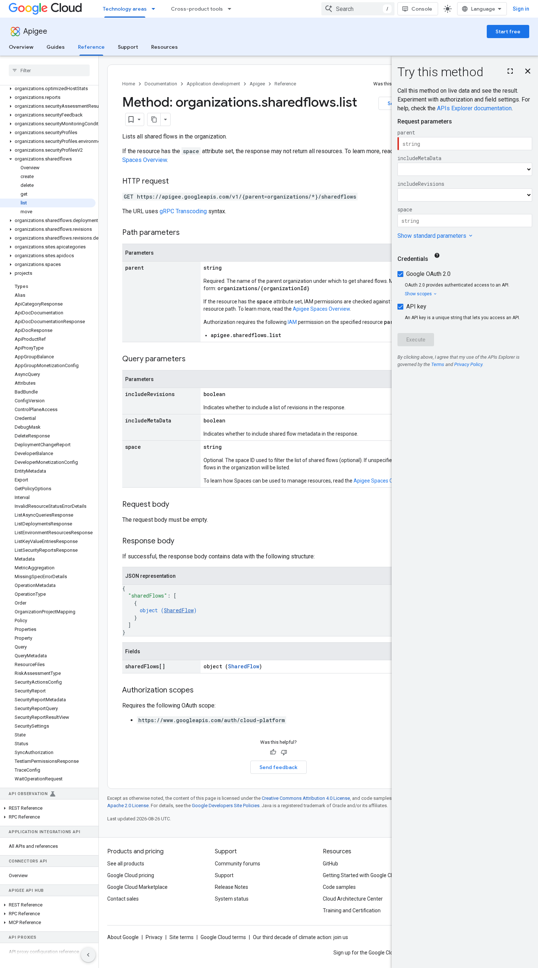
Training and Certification (352, 910)
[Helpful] (273, 752)
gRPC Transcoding (183, 211)
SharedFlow (179, 610)
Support (128, 47)
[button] (48, 88)
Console (421, 8)
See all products (125, 864)
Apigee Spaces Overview (321, 309)
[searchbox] (49, 70)
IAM (292, 322)
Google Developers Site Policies (225, 805)
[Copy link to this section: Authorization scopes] (201, 690)
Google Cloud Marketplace (137, 887)
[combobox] (358, 8)
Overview (21, 47)
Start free (508, 31)
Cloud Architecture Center (353, 899)
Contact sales (123, 899)
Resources (164, 47)
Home (128, 83)
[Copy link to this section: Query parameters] (193, 359)
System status (232, 899)
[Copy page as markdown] (154, 119)
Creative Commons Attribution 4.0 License (306, 798)
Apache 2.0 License (128, 805)
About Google (123, 937)
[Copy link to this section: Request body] (176, 504)
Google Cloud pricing (130, 875)
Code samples (339, 887)
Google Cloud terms (223, 937)
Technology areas (125, 8)
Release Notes (231, 887)
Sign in (521, 9)
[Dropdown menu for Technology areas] (155, 9)
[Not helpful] (284, 752)
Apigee (35, 31)
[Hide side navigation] (88, 954)
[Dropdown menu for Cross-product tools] (231, 9)
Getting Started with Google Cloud (362, 875)
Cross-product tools (197, 8)
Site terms (181, 937)
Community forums (237, 864)
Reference (91, 47)
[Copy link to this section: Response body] (181, 541)
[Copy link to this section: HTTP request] (176, 181)
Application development (213, 83)
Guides (55, 47)
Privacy (154, 937)
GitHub (330, 864)
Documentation (161, 83)
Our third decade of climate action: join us (300, 937)
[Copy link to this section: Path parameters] (187, 233)
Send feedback (278, 767)
